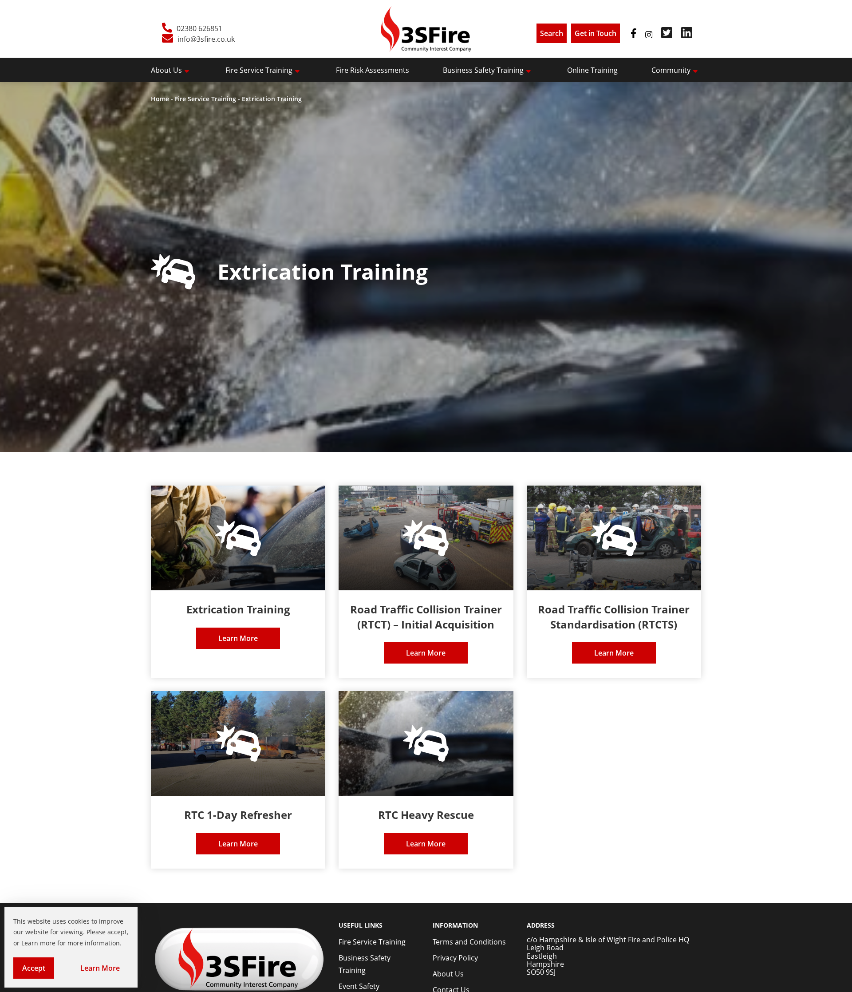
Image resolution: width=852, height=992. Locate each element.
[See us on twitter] (666, 35)
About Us (166, 70)
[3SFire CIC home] (425, 29)
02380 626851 (199, 28)
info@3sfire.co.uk (206, 39)
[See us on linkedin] (686, 35)
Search (551, 33)
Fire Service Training (258, 70)
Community (670, 70)
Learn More (104, 971)
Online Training (592, 70)
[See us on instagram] (649, 35)
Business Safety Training (483, 70)
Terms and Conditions (469, 942)
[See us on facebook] (633, 35)
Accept (38, 971)
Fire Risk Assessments (372, 70)
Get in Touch (595, 33)
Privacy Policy (455, 958)
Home (160, 99)
